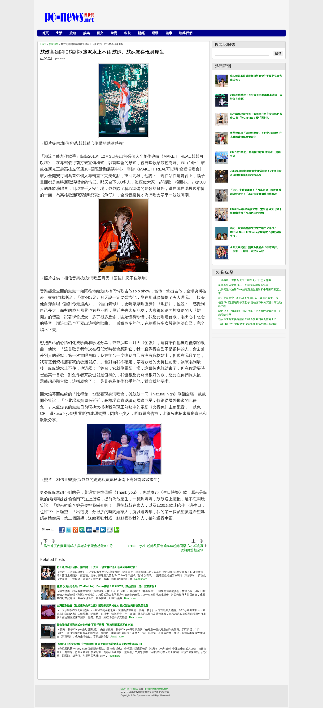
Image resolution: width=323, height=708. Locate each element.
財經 (141, 33)
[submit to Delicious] (96, 530)
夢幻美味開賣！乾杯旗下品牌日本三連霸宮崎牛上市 (248, 297)
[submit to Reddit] (110, 530)
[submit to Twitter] (68, 530)
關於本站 (125, 689)
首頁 (45, 33)
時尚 (114, 33)
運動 (155, 33)
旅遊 (73, 33)
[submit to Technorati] (116, 530)
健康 (169, 33)
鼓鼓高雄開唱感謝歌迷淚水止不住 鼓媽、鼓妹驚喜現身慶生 (102, 52)
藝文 (100, 33)
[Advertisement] (197, 17)
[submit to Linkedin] (103, 530)
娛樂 (86, 33)
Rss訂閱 (134, 689)
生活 (59, 33)
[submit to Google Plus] (75, 530)
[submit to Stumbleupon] (82, 530)
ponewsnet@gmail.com (156, 689)
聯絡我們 (185, 33)
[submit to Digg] (89, 530)
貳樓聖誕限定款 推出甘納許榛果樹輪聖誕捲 (243, 284)
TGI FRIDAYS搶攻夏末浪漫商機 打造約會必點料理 (247, 324)
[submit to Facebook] (62, 530)
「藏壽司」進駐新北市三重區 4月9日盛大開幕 (244, 280)
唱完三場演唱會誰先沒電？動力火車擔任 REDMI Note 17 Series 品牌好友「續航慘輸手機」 (255, 232)
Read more (140, 579)
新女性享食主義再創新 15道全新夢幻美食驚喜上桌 (247, 319)
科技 (127, 33)
